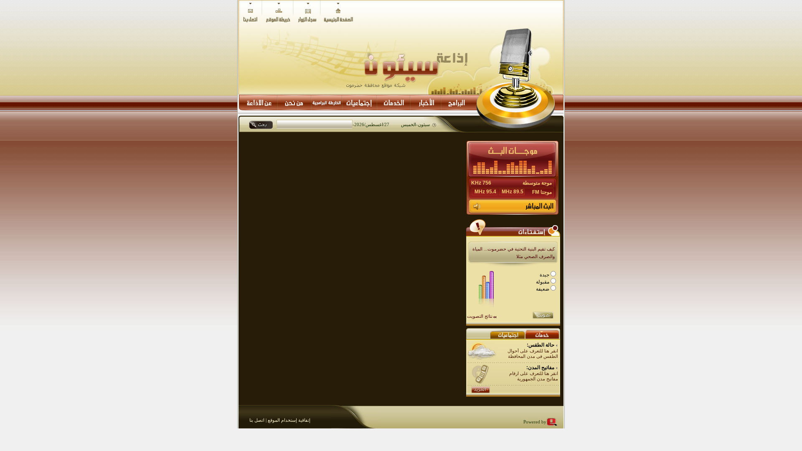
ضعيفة (543, 289)
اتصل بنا (256, 420)
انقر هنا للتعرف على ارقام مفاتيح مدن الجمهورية (533, 376)
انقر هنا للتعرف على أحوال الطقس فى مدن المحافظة (533, 353)
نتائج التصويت (479, 316)
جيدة (545, 275)
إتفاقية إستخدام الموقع (288, 420)
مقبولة (543, 282)
